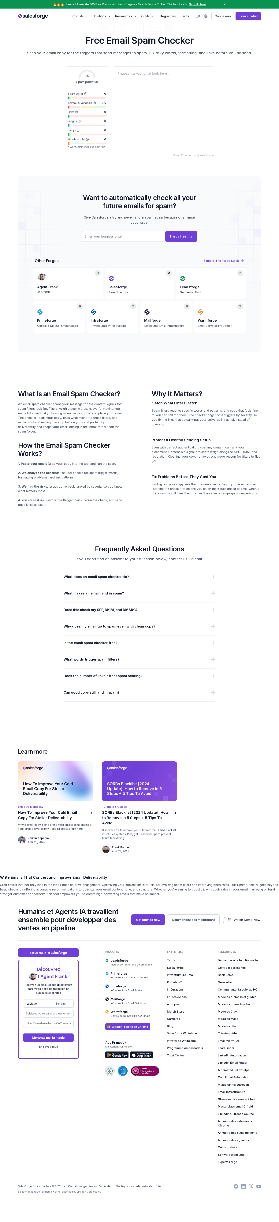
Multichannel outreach (233, 1084)
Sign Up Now (197, 4)
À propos (173, 1004)
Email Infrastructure (231, 1092)
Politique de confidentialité (134, 1186)
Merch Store (175, 1011)
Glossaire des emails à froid (237, 1099)
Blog (170, 1026)
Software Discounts (231, 1154)
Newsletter (225, 982)
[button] (79, 16)
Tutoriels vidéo (228, 1033)
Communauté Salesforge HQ (238, 989)
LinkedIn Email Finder (232, 1062)
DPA (158, 1186)
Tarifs (185, 16)
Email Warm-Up (229, 1041)
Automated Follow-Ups (233, 1070)
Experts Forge (227, 1162)
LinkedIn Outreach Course (236, 1114)
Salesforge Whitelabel (182, 1033)
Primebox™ (174, 982)
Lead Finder (226, 1048)
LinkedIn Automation (232, 1055)
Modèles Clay (227, 1011)
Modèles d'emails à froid (235, 1004)
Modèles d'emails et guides (237, 997)
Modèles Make (228, 1019)
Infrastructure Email (180, 975)
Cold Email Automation (233, 1077)
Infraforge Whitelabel (181, 1041)
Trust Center (175, 1055)
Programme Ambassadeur (185, 1048)
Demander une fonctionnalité (238, 960)
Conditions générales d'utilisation (90, 1186)
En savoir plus (48, 1046)
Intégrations (167, 16)
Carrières (173, 1019)
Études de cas (177, 997)
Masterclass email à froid (235, 1106)
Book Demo (225, 975)
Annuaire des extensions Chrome (235, 1123)
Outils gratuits (227, 1147)
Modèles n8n (227, 1026)
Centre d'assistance (232, 967)
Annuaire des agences (233, 1140)
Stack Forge (175, 967)
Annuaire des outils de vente (237, 1132)
